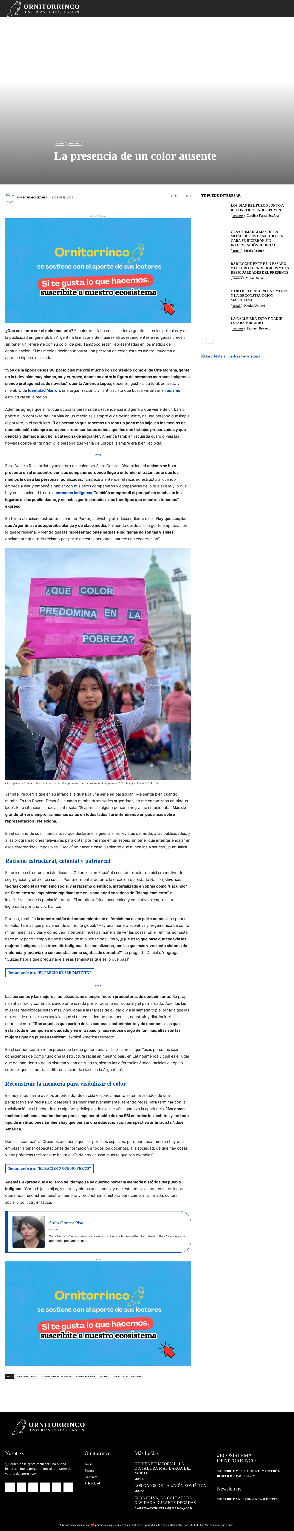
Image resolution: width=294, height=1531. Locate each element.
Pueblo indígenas (85, 1376)
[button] (275, 9)
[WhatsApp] (37, 1390)
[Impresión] (89, 1390)
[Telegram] (50, 1390)
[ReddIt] (76, 1390)
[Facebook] (11, 1390)
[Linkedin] (63, 1390)
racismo (172, 390)
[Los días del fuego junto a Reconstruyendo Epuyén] (214, 211)
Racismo (104, 1376)
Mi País (60, 143)
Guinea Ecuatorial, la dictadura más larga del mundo (163, 1468)
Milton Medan (255, 278)
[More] (102, 1390)
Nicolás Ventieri (254, 250)
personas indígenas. (74, 492)
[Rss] (56, 1487)
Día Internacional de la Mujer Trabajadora (164, 1508)
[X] (24, 1390)
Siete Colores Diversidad (127, 1376)
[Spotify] (45, 1487)
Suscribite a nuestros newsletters (247, 1499)
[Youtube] (68, 1487)
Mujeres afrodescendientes (56, 1376)
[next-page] (211, 341)
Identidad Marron (27, 1376)
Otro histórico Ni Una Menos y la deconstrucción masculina (259, 295)
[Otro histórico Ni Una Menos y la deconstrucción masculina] (214, 297)
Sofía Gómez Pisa (35, 197)
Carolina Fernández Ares (263, 215)
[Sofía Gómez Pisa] (11, 197)
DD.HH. (236, 250)
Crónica (237, 278)
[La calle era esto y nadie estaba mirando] (214, 324)
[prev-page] (204, 341)
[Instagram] (21, 1487)
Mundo (139, 1479)
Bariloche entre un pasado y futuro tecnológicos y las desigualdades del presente (260, 268)
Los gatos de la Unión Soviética (170, 1485)
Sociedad (75, 143)
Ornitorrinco (67, 1524)
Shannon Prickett (258, 328)
